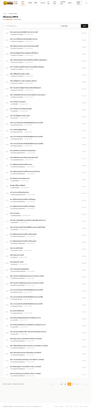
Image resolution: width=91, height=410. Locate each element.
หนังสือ (30, 3)
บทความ (43, 3)
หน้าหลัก (4, 13)
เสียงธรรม (61, 406)
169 (65, 384)
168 (61, 384)
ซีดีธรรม (86, 406)
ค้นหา (84, 26)
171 (73, 384)
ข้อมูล (69, 3)
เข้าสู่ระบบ (78, 3)
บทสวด (81, 406)
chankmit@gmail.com (36, 406)
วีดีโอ (35, 3)
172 (77, 384)
